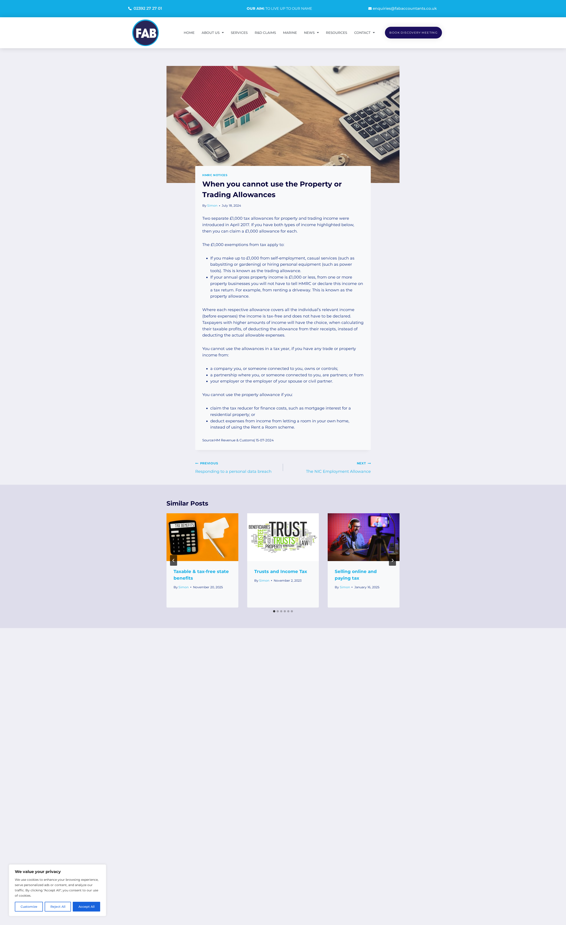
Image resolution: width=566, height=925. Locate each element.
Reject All (57, 907)
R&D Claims (265, 33)
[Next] (392, 560)
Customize (29, 907)
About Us (211, 33)
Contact (362, 33)
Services (239, 33)
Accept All (86, 907)
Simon (212, 206)
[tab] (274, 611)
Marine (290, 33)
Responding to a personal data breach (233, 467)
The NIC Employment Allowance (338, 467)
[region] (57, 890)
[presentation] (202, 537)
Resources (336, 33)
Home (189, 33)
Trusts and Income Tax (280, 571)
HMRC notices (215, 175)
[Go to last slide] (173, 560)
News (309, 33)
